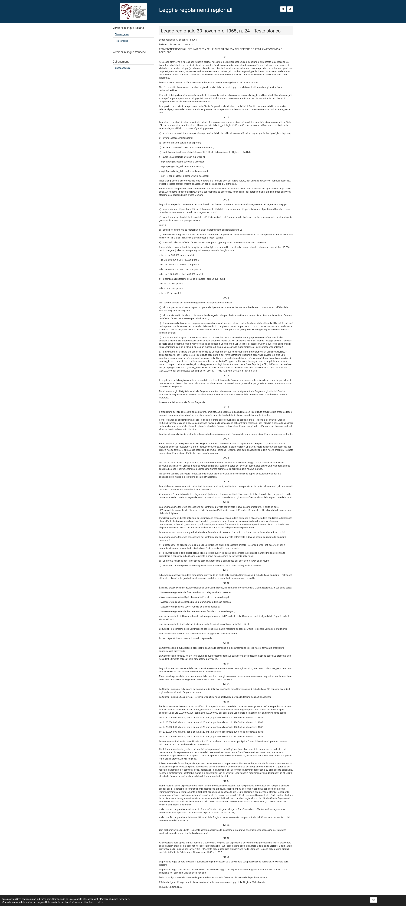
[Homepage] (133, 11)
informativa (26, 902)
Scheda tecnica (123, 67)
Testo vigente (122, 34)
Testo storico (121, 40)
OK (373, 900)
